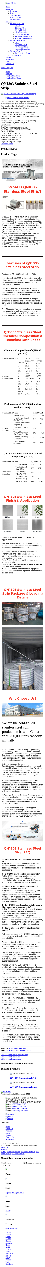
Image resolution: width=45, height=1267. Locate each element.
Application (10, 59)
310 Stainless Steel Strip (17, 1048)
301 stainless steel (18, 1154)
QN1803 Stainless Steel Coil (23, 1078)
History (13, 13)
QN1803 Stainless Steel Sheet (23, 1087)
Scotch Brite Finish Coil (23, 38)
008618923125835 (19, 1106)
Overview (13, 11)
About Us (9, 9)
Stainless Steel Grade (22, 53)
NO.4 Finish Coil (21, 32)
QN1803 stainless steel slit (10, 1057)
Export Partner (15, 17)
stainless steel (6, 1154)
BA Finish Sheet (21, 45)
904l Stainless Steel (28, 1152)
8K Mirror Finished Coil (24, 36)
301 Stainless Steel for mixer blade (18, 1050)
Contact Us (10, 64)
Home (8, 7)
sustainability (15, 19)
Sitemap (4, 1150)
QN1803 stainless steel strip (11, 1059)
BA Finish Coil (20, 30)
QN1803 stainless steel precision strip (14, 1055)
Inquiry (8, 1211)
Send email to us (7, 144)
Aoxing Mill (5, 1147)
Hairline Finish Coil (22, 34)
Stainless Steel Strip (17, 51)
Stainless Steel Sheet (17, 41)
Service (8, 57)
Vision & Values (16, 15)
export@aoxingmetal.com (20, 1108)
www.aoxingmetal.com (19, 1110)
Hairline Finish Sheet (22, 49)
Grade (17, 43)
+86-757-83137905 (19, 1104)
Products (9, 22)
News (8, 62)
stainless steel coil (13, 1152)
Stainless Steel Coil (17, 24)
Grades (17, 26)
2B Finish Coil (20, 28)
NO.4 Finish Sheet (21, 47)
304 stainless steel (16, 55)
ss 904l (3, 1152)
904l (37, 1152)
